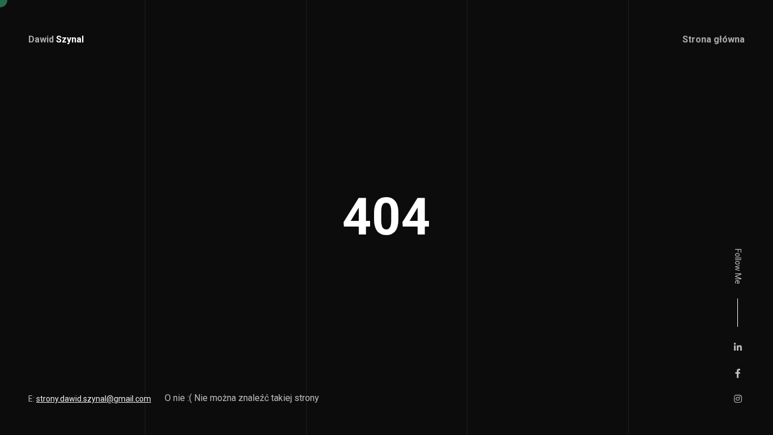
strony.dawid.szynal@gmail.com (93, 398)
